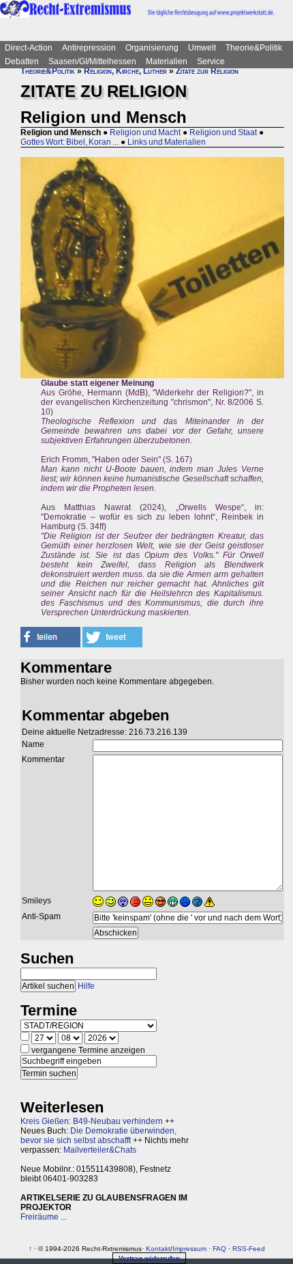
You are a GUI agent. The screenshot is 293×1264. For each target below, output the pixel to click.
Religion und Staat (223, 132)
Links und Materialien (166, 142)
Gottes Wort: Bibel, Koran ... (69, 142)
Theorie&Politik (254, 48)
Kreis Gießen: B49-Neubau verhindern (91, 1121)
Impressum (189, 1248)
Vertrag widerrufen (149, 1258)
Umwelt (202, 48)
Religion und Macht (145, 132)
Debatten (22, 61)
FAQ (219, 1248)
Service (211, 61)
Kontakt (158, 1248)
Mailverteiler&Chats (99, 1150)
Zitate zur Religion (207, 71)
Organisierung (152, 48)
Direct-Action (28, 48)
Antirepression (89, 48)
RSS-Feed (248, 1248)
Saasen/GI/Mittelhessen (92, 61)
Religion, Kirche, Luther (125, 71)
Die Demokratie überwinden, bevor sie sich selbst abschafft (98, 1135)
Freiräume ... (43, 1217)
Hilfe (86, 986)
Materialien (166, 61)
